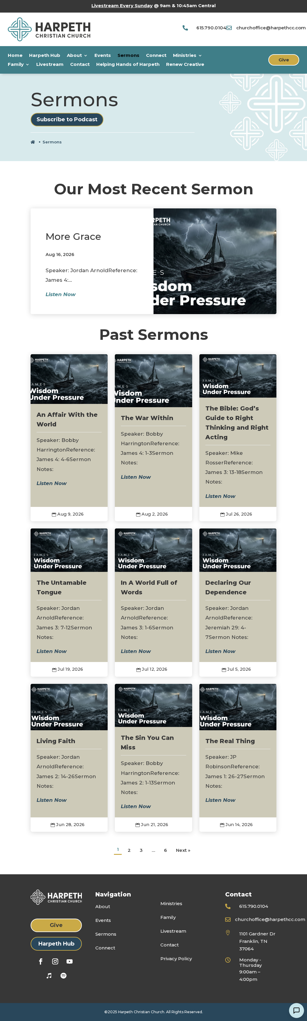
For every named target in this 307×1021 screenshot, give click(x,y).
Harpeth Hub (44, 55)
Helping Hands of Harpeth (127, 64)
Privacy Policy (176, 958)
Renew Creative (185, 64)
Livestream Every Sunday (122, 5)
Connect (156, 55)
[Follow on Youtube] (70, 961)
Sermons (128, 55)
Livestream (50, 64)
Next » (183, 850)
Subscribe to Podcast (67, 119)
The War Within (147, 418)
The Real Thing (230, 741)
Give (284, 60)
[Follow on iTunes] (49, 976)
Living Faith (56, 741)
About (74, 55)
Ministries (184, 55)
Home (15, 55)
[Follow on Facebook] (41, 961)
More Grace (73, 236)
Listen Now (61, 294)
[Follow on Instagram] (55, 961)
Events (102, 55)
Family (16, 64)
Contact (80, 64)
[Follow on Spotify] (64, 976)
